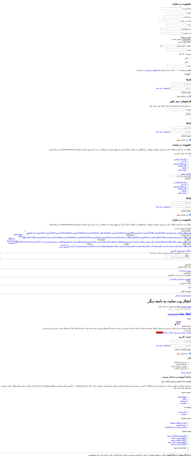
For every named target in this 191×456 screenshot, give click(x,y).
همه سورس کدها (98, 242)
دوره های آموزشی (180, 163)
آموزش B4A (150, 237)
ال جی (97, 246)
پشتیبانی (183, 414)
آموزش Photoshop (75, 237)
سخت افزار (186, 244)
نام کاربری (186, 9)
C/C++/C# (40, 242)
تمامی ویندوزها (86, 246)
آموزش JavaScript (123, 233)
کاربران (184, 161)
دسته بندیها (11, 241)
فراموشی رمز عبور (163, 88)
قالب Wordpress (97, 233)
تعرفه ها (12, 243)
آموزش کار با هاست (33, 233)
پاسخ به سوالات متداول (178, 423)
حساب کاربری (176, 251)
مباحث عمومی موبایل (121, 246)
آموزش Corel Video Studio (32, 237)
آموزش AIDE (140, 237)
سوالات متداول (139, 242)
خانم (186, 58)
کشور (188, 46)
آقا (180, 54)
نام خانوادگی (186, 29)
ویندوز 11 (70, 246)
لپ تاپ (165, 246)
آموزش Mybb (56, 233)
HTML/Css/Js (23, 242)
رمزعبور (187, 17)
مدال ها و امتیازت (180, 159)
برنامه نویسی (186, 235)
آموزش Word (112, 237)
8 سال (171, 332)
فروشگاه (11, 238)
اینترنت (130, 242)
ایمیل (188, 13)
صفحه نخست (186, 307)
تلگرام (173, 242)
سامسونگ (109, 246)
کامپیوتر (132, 246)
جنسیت (188, 54)
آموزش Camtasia (61, 237)
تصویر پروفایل (185, 37)
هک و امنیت (109, 242)
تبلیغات (184, 168)
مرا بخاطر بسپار (183, 96)
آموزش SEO (46, 233)
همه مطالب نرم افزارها (126, 237)
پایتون (34, 242)
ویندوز (89, 244)
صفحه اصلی (17, 234)
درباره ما (64, 245)
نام (189, 25)
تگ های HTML (154, 233)
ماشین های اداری (155, 246)
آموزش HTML (165, 233)
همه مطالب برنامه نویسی (181, 237)
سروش (148, 242)
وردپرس (177, 332)
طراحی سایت (186, 230)
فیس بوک (154, 242)
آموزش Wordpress (110, 233)
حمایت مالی (182, 170)
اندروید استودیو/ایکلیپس (83, 242)
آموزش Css (144, 233)
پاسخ (165, 332)
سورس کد (101, 239)
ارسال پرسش (186, 174)
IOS (30, 242)
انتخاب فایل (186, 42)
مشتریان (183, 403)
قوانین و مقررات (184, 70)
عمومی (188, 239)
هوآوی (102, 246)
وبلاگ (20, 236)
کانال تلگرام (182, 166)
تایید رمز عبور (185, 21)
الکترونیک (145, 246)
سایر (186, 62)
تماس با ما (63, 247)
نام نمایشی (186, 33)
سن (189, 66)
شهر (189, 50)
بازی (126, 242)
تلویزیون (138, 246)
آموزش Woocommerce (70, 233)
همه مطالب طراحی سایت (181, 233)
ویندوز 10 (77, 246)
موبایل (170, 246)
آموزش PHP (135, 233)
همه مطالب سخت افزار (182, 246)
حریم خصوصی (181, 425)
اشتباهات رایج (119, 242)
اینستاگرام (162, 242)
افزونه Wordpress (85, 233)
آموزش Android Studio (163, 237)
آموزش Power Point (89, 237)
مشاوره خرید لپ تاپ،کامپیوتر (176, 427)
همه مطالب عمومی (183, 242)
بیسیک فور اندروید (51, 242)
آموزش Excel (102, 237)
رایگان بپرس (186, 251)
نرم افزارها (130, 235)
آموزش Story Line (48, 237)
